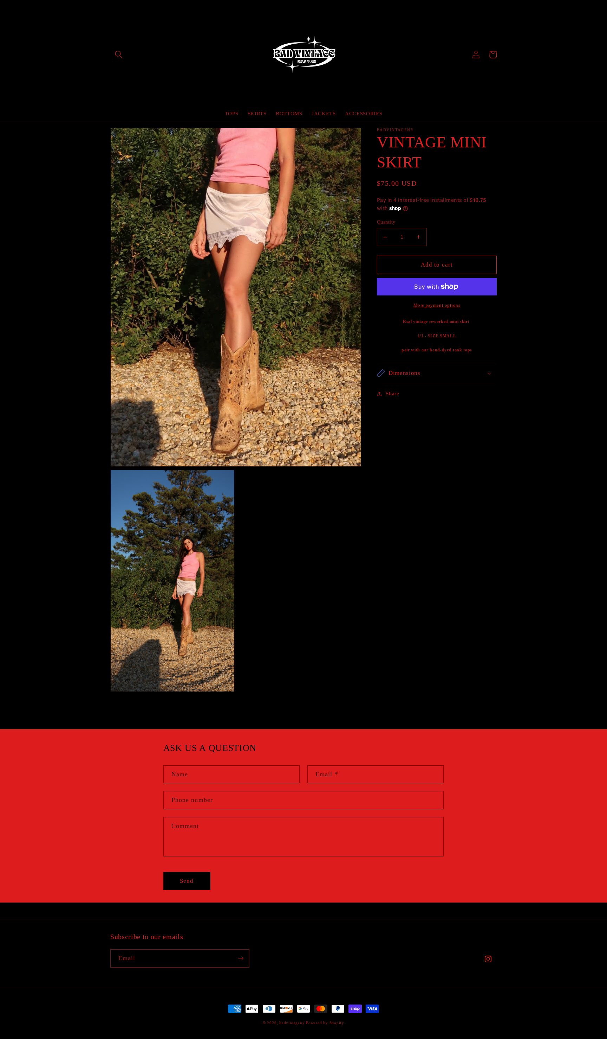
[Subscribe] (240, 958)
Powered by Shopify (325, 1023)
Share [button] (392, 393)
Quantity (386, 222)
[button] (118, 54)
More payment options (437, 305)
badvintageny (292, 1023)
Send (187, 881)
